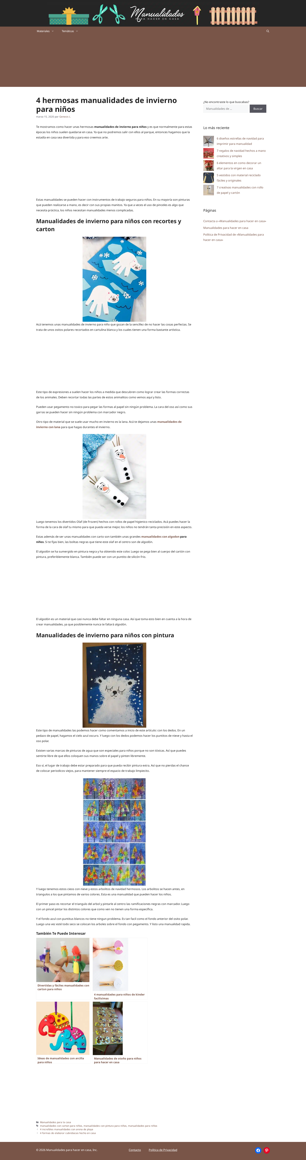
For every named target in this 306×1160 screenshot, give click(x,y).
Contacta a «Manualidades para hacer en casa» (234, 221)
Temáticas (68, 31)
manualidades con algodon (160, 537)
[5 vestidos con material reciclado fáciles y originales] (208, 178)
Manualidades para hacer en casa (225, 228)
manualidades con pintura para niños (105, 1125)
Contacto (135, 1150)
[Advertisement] (153, 62)
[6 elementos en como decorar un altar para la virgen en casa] (208, 166)
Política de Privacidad (163, 1150)
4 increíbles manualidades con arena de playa (66, 1129)
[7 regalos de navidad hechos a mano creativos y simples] (208, 154)
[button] (268, 31)
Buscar (258, 109)
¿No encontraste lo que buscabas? (226, 102)
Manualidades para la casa (55, 1122)
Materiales (43, 31)
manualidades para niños (142, 1125)
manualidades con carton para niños (61, 1125)
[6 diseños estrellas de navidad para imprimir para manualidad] (208, 142)
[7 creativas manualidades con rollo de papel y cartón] (208, 191)
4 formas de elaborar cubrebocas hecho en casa (68, 1133)
